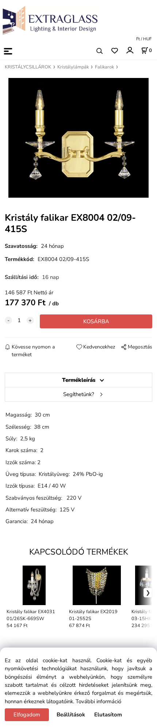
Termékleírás (78, 380)
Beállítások (71, 714)
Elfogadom (27, 714)
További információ (98, 701)
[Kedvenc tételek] (114, 51)
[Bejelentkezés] (129, 50)
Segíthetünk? (78, 394)
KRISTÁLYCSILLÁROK (28, 67)
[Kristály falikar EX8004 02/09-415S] (78, 138)
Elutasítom (108, 714)
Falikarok (104, 67)
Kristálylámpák (73, 67)
